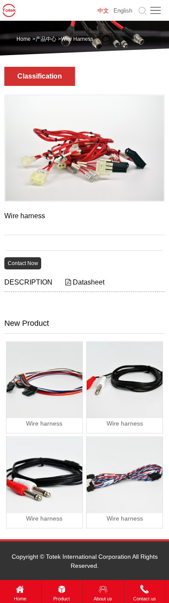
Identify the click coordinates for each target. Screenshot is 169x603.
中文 (103, 10)
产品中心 (46, 39)
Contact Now (23, 263)
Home (23, 39)
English (123, 10)
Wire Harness (77, 39)
